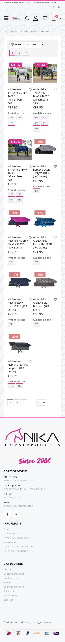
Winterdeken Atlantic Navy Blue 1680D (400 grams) (17, 304)
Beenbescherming (14, 586)
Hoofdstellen (11, 578)
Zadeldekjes (10, 595)
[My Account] (35, 18)
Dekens (15, 32)
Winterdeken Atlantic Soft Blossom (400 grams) (41, 304)
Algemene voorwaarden (17, 537)
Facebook (7, 514)
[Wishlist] (45, 18)
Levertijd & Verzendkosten (18, 546)
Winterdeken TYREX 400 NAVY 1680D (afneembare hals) (17, 173)
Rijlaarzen (9, 591)
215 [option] (36, 129)
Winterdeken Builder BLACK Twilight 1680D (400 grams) (41, 171)
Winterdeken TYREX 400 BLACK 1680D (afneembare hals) (41, 96)
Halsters (8, 582)
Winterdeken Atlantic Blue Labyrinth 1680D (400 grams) (42, 242)
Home (5, 32)
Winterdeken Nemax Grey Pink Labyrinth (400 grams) (18, 366)
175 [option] (45, 117)
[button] (30, 90)
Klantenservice (12, 533)
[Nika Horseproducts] (16, 18)
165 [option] (11, 117)
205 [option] (11, 123)
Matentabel (10, 542)
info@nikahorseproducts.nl (19, 505)
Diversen (9, 599)
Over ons (9, 529)
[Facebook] (53, 6)
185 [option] (19, 117)
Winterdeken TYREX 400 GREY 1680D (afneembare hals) (17, 96)
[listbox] (20, 120)
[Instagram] (59, 6)
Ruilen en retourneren (16, 550)
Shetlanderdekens (14, 573)
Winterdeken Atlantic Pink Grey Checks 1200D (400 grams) (18, 242)
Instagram (16, 514)
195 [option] (36, 190)
